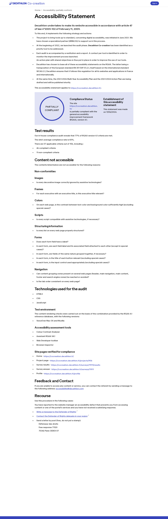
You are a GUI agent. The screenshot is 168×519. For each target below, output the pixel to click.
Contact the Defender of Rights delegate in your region (62, 416)
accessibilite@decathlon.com (70, 388)
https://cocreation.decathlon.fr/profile (62, 374)
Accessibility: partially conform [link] (57, 10)
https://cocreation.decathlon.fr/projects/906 (71, 361)
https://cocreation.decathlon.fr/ (86, 88)
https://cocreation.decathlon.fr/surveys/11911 (73, 369)
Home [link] (37, 10)
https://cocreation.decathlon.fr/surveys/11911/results (75, 365)
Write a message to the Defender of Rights (56, 412)
